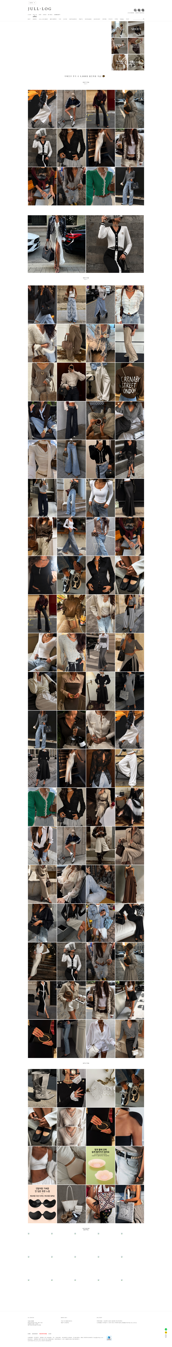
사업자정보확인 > (76, 1339)
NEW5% (35, 19)
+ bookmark (130, 12)
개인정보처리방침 (43, 1333)
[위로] (166, 1334)
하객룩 (116, 19)
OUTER (65, 19)
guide (49, 1333)
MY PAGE (50, 14)
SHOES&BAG (88, 19)
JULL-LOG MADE (43, 19)
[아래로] (166, 1336)
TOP (60, 19)
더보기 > (86, 83)
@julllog (86, 1229)
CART (40, 14)
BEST (29, 19)
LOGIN (29, 14)
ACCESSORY (97, 19)
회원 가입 (35, 14)
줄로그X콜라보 (53, 19)
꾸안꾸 (127, 19)
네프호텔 (104, 19)
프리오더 (111, 19)
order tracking (139, 12)
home (29, 1333)
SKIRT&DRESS (73, 19)
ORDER (44, 14)
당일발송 (122, 19)
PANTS (81, 19)
